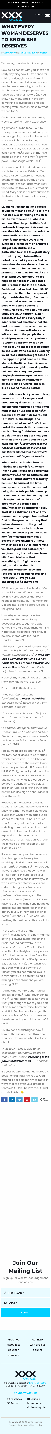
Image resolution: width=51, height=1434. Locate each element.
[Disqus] (25, 1140)
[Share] (4, 1099)
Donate (39, 14)
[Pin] (27, 1099)
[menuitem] (18, 2)
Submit (25, 1312)
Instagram (36, 1403)
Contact (13, 1355)
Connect (13, 1350)
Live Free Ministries (38, 1383)
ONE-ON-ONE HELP (26, 7)
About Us (13, 1339)
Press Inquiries (38, 1407)
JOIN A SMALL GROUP (18, 2)
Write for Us (37, 1345)
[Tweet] (19, 1099)
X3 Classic (10, 52)
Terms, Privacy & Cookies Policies (25, 1425)
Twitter (14, 1403)
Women (43, 52)
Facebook (16, 1399)
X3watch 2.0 (36, 2)
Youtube (35, 1399)
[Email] (34, 1099)
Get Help (37, 1339)
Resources (13, 1345)
